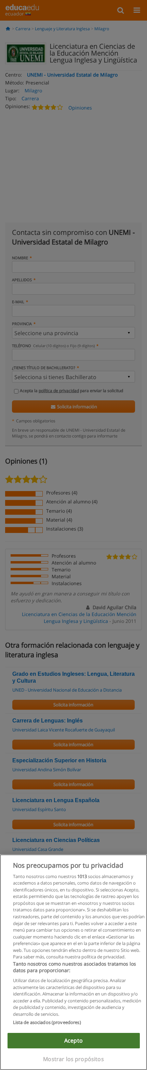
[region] (73, 962)
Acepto (73, 1040)
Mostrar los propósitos (73, 1059)
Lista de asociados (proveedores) (47, 1022)
